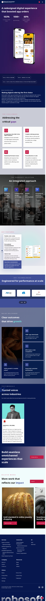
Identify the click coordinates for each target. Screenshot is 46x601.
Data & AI (5, 528)
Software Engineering (6, 526)
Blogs (17, 542)
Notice (3, 552)
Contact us (4, 546)
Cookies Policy (19, 555)
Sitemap (3, 560)
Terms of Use (18, 552)
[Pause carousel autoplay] (24, 282)
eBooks (17, 546)
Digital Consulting (5, 522)
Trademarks (18, 558)
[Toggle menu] (42, 2)
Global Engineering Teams (7, 536)
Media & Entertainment (22, 525)
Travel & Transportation (21, 533)
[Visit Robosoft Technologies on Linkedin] (39, 567)
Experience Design (6, 524)
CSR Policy (4, 558)
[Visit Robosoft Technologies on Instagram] (42, 567)
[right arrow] (42, 488)
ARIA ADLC (33, 524)
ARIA (32, 522)
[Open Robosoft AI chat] (42, 598)
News (17, 544)
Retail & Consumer (20, 527)
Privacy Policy (4, 555)
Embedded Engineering (6, 530)
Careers (3, 544)
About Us (3, 542)
